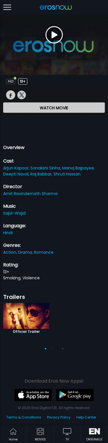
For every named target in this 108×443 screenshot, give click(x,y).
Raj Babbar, (42, 174)
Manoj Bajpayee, (78, 168)
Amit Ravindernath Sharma (30, 193)
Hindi (8, 233)
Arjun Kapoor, (17, 168)
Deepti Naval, (17, 174)
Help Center (86, 417)
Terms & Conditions (23, 417)
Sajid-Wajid (14, 213)
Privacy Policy (59, 417)
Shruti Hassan (67, 174)
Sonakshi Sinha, (46, 168)
